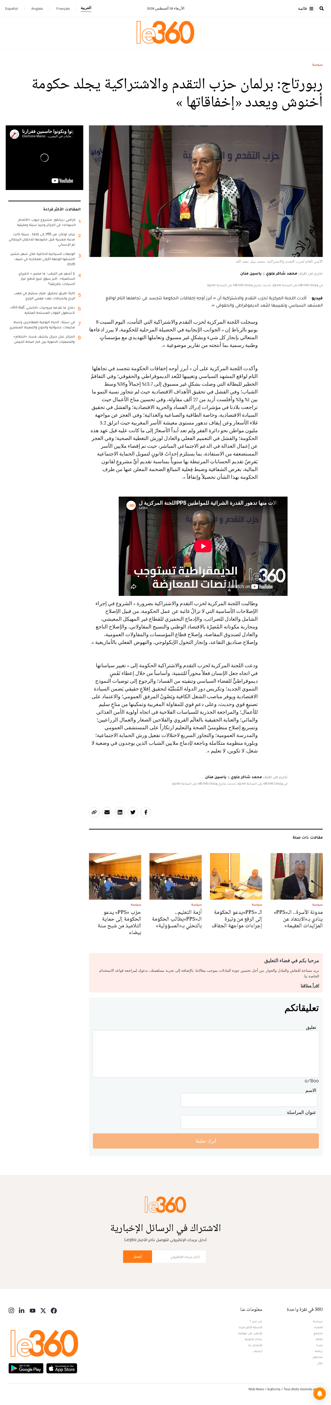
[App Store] (61, 1367)
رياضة (319, 1351)
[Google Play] (25, 1367)
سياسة (317, 64)
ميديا (319, 1345)
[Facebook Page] (54, 1310)
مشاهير (318, 1357)
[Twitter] (43, 1310)
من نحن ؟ (256, 1321)
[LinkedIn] (22, 1310)
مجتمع (318, 1333)
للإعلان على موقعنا (250, 1333)
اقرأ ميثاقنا (310, 985)
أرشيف (257, 1351)
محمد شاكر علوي (281, 273)
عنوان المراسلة (301, 1112)
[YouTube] (32, 1310)
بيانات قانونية (253, 1339)
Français (63, 8)
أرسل (137, 1256)
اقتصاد (318, 1327)
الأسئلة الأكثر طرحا (250, 1327)
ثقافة (319, 1339)
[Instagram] (11, 1310)
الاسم (310, 1090)
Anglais (37, 8)
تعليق (311, 1027)
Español (11, 8)
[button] (319, 1393)
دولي (320, 1363)
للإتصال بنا (255, 1345)
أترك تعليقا (206, 1141)
